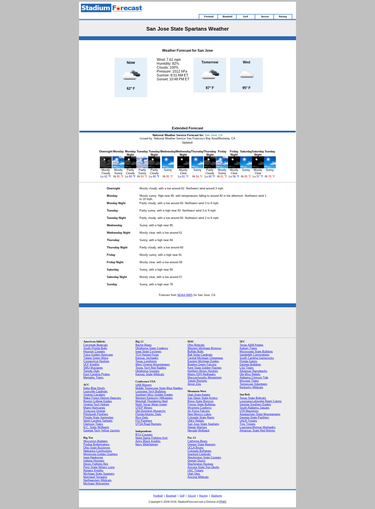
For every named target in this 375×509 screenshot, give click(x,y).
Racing (203, 495)
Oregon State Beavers (201, 444)
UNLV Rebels (196, 420)
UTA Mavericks (249, 411)
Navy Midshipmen (146, 444)
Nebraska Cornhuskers (97, 451)
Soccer (192, 495)
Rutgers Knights (93, 470)
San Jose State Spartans (203, 424)
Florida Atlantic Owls (148, 414)
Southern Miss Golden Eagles (154, 394)
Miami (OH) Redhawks (202, 374)
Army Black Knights (148, 441)
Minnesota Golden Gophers (100, 454)
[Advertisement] (187, 112)
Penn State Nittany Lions (99, 467)
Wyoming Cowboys (200, 407)
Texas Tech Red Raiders (150, 367)
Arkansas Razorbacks (253, 371)
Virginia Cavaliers (94, 394)
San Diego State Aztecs (203, 398)
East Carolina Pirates (96, 374)
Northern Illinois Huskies (203, 371)
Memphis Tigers (93, 377)
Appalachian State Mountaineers (260, 414)
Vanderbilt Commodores (255, 354)
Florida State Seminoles (98, 417)
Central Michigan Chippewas (205, 358)
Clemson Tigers (93, 424)
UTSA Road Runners (148, 424)
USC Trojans (196, 470)
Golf (182, 495)
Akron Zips (194, 384)
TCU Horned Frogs (147, 354)
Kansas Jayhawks (146, 358)
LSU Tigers (247, 367)
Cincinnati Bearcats (95, 345)
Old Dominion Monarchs (150, 411)
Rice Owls (141, 417)
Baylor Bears (143, 345)
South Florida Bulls (95, 348)
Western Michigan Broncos (204, 348)
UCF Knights (91, 364)
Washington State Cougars (204, 457)
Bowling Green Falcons (202, 364)
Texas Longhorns (146, 361)
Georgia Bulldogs (250, 364)
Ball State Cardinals (200, 354)
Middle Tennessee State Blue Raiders (159, 388)
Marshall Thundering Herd (151, 401)
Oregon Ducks (197, 460)
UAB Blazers (143, 385)
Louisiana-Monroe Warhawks (258, 427)
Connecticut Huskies (96, 361)
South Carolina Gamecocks (257, 358)
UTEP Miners (143, 407)
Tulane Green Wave (95, 358)
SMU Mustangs (93, 367)
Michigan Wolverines (96, 483)
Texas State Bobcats (253, 398)
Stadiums (216, 495)
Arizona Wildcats (198, 477)
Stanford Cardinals (199, 454)
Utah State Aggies (199, 394)
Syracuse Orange (94, 411)
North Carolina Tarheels (98, 420)
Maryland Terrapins (95, 477)
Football (158, 495)
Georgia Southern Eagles (255, 404)
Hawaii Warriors (197, 427)
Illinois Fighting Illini (95, 464)
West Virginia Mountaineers (152, 364)
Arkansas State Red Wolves (257, 430)
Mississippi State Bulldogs (256, 351)
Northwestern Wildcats (97, 480)
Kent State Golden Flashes (205, 367)
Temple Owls (91, 371)
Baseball (171, 495)
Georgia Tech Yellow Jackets (101, 430)
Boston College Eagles (97, 401)
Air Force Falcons (199, 411)
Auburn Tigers (248, 348)
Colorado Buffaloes (199, 451)
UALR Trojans (248, 420)
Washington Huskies (200, 464)
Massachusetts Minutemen (205, 377)
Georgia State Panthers (254, 417)
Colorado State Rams (201, 417)
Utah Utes (194, 473)
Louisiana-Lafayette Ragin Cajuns (261, 401)
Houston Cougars (94, 351)
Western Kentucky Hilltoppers (154, 398)
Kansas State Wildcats (149, 374)
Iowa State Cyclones (148, 351)
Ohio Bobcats (196, 345)
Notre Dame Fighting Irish (151, 438)
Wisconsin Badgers (95, 441)
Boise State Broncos (201, 401)
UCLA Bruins (196, 447)
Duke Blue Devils (94, 388)
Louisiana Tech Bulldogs (150, 391)
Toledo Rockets (197, 380)
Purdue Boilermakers (96, 444)
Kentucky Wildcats (251, 387)
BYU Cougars (144, 434)
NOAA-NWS (185, 295)
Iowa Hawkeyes (93, 457)
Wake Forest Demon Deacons (102, 398)
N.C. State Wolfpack (96, 427)
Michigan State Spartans (98, 473)
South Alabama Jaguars (255, 407)
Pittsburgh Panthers (95, 414)
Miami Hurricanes (94, 407)
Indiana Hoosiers (93, 460)
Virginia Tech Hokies (96, 404)
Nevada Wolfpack (199, 430)
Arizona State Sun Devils (203, 467)
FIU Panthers (143, 420)
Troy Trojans (247, 424)
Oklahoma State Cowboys (151, 348)
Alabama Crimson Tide (254, 377)
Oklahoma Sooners (147, 371)
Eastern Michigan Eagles (203, 361)
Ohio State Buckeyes (96, 447)
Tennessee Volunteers (253, 384)
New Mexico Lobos (199, 414)
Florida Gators (248, 361)
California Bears (197, 441)
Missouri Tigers (249, 380)
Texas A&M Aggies (251, 345)
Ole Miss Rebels (250, 374)
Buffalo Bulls (196, 351)
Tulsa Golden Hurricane (98, 354)
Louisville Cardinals (95, 391)
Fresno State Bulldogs (201, 404)
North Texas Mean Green (151, 404)
